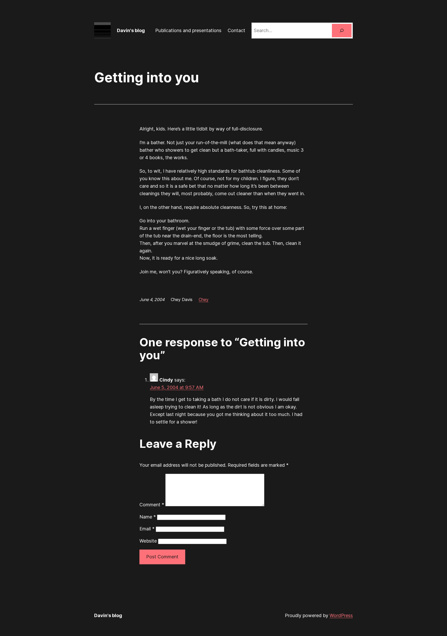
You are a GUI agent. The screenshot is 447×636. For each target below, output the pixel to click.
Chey (203, 299)
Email (146, 528)
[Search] (342, 30)
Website (148, 541)
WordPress (341, 615)
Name (147, 517)
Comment (151, 504)
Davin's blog (131, 30)
